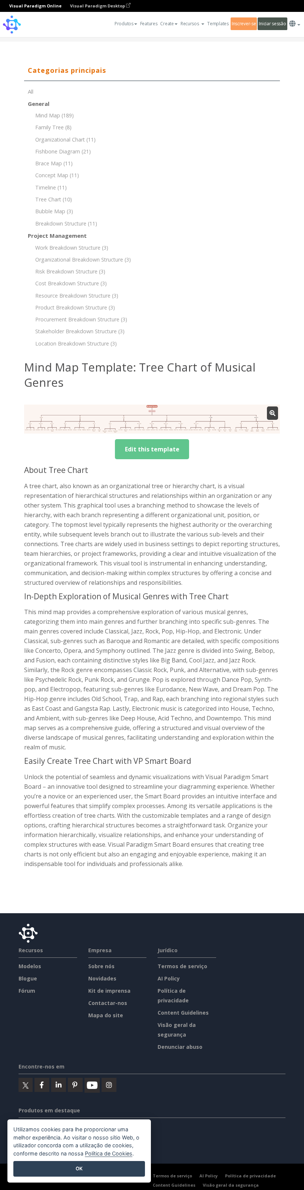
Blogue (28, 978)
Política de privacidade (250, 1175)
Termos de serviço (182, 966)
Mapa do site (105, 1015)
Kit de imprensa (109, 990)
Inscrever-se (244, 23)
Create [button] (167, 23)
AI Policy (169, 978)
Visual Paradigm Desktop (98, 6)
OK (79, 1168)
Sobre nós (101, 966)
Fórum (27, 990)
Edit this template (152, 449)
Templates (217, 23)
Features (149, 23)
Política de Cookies (108, 1153)
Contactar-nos (107, 1002)
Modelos (30, 966)
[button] (192, 23)
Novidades (102, 978)
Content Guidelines (183, 1012)
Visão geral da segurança (231, 1185)
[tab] (152, 70)
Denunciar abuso (180, 1046)
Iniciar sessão (272, 23)
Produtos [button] (124, 23)
